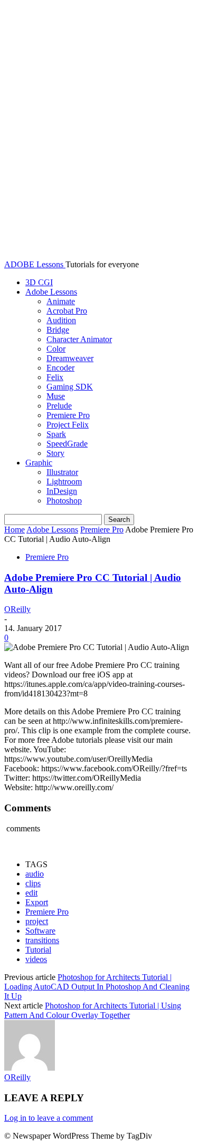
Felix (54, 377)
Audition (61, 320)
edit (31, 892)
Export (36, 902)
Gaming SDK (69, 386)
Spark (56, 434)
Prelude (59, 405)
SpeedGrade (67, 443)
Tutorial (38, 949)
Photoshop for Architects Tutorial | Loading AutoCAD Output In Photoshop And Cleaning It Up (97, 987)
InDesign (61, 491)
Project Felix (67, 424)
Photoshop (64, 500)
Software (40, 930)
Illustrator (62, 472)
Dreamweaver (69, 358)
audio (34, 873)
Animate (60, 301)
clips (33, 883)
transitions (42, 940)
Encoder (60, 367)
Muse (55, 396)
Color (55, 348)
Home (14, 529)
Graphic (38, 462)
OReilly (17, 609)
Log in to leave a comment (48, 1117)
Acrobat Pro (66, 310)
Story (55, 453)
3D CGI (39, 282)
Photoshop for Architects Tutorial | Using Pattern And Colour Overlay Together (92, 1010)
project (36, 921)
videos (36, 959)
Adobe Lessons (51, 291)
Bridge (57, 329)
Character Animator (79, 339)
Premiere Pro (68, 415)
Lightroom (64, 481)
